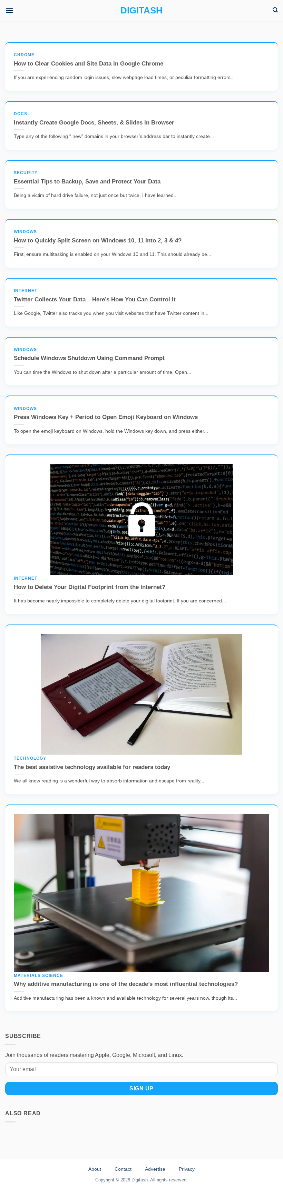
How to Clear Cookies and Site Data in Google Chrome (88, 59)
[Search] (275, 10)
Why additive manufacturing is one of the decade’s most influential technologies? (126, 980)
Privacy (187, 1169)
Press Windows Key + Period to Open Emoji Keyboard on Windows (106, 413)
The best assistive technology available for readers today (92, 763)
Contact (123, 1169)
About (94, 1169)
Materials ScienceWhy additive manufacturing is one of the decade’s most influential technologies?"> (131, 963)
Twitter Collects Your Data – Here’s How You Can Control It (95, 295)
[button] (9, 10)
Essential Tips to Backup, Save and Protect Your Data (87, 177)
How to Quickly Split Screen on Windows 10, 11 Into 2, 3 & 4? (98, 236)
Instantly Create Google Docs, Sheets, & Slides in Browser (94, 118)
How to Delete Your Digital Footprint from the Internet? (89, 583)
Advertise (155, 1169)
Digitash (141, 10)
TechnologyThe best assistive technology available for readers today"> (141, 749)
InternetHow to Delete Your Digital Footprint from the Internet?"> (141, 569)
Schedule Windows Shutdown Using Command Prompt (89, 354)
